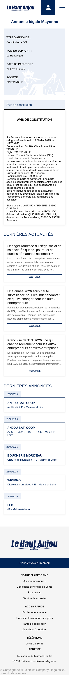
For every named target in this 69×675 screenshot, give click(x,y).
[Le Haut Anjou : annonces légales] (20, 7)
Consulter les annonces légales (34, 617)
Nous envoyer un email (35, 563)
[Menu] (62, 7)
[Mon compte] (48, 7)
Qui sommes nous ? (34, 580)
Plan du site (34, 592)
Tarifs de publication (34, 623)
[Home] (34, 545)
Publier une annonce (34, 612)
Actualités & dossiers (34, 629)
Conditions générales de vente (34, 586)
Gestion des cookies (34, 598)
